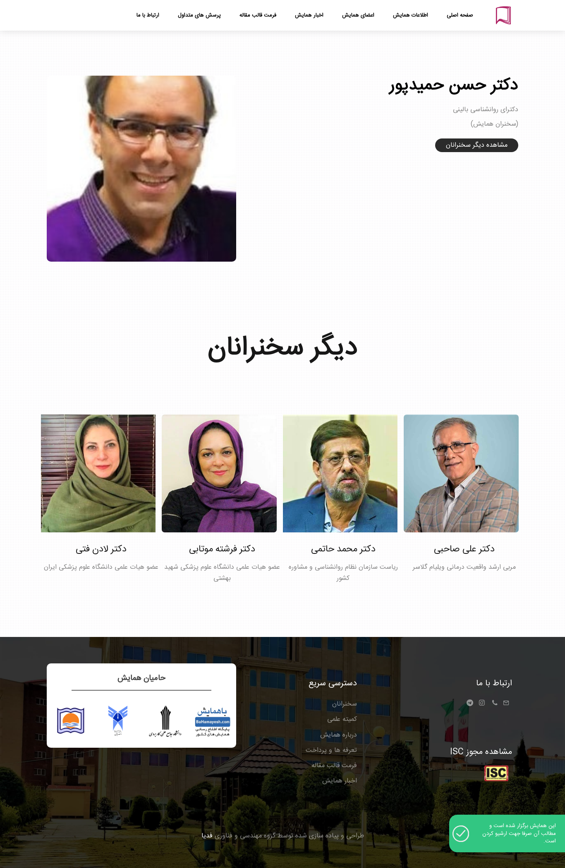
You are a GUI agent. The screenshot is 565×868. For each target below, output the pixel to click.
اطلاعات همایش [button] (410, 15)
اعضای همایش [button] (358, 15)
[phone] (494, 704)
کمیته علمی (342, 719)
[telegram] (471, 706)
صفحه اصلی (460, 15)
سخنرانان (344, 704)
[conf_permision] (496, 773)
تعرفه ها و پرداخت (331, 750)
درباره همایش (338, 735)
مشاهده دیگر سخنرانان (477, 145)
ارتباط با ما (494, 683)
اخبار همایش (339, 781)
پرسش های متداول (199, 15)
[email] (506, 704)
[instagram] (482, 704)
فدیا (207, 836)
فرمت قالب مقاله (334, 765)
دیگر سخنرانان (282, 348)
